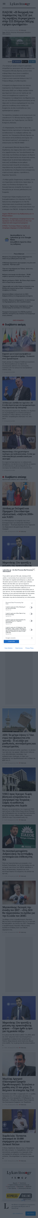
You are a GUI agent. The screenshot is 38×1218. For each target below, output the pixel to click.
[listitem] (19, 603)
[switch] (30, 607)
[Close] (34, 570)
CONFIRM (11, 641)
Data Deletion (9, 648)
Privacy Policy (29, 648)
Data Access (19, 648)
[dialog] (19, 609)
